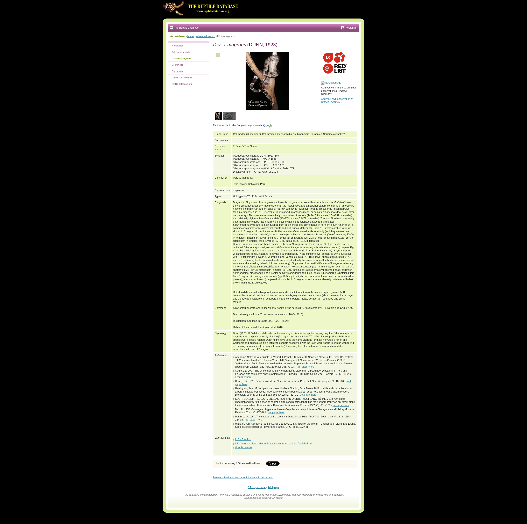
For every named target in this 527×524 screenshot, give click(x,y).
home (190, 36)
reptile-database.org (182, 84)
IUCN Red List (243, 439)
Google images (243, 447)
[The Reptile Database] (202, 17)
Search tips (177, 65)
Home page (177, 45)
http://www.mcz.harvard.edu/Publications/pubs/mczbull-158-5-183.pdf (273, 443)
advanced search (205, 36)
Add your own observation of (337, 101)
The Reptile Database (186, 27)
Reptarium (351, 27)
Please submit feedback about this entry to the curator (243, 477)
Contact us (177, 71)
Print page (273, 487)
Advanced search (181, 52)
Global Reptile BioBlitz (183, 77)
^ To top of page (257, 487)
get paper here (306, 366)
